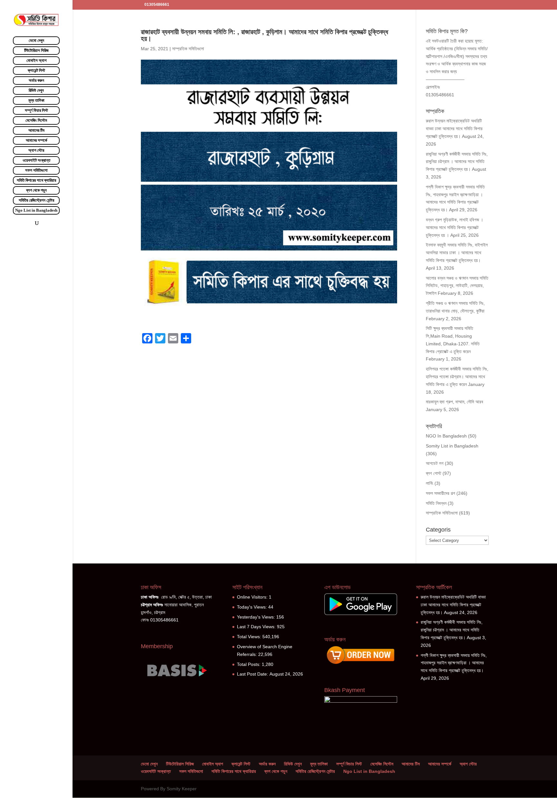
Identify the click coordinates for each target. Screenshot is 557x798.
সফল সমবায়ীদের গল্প (440, 493)
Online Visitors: (253, 597)
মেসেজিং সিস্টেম (36, 120)
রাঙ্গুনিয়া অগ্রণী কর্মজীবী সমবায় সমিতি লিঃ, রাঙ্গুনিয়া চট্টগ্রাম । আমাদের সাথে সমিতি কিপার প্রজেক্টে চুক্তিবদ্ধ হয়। (457, 161)
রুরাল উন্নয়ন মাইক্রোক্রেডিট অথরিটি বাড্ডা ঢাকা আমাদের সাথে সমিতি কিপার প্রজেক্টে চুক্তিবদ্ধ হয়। (454, 128)
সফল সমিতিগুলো (36, 170)
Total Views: (249, 636)
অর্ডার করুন (36, 80)
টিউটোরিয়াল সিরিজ (36, 50)
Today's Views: (252, 607)
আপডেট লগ (435, 463)
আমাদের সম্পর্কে (36, 140)
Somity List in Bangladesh (452, 445)
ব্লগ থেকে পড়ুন (36, 190)
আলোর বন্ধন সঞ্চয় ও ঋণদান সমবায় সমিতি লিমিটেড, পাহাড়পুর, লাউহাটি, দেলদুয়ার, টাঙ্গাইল (457, 285)
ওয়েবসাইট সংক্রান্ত (36, 160)
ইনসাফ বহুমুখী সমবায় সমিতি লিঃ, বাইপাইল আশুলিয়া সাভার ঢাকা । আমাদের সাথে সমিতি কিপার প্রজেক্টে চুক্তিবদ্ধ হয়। (457, 252)
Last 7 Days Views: (257, 626)
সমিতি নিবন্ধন (436, 503)
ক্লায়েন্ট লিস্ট (36, 70)
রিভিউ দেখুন (36, 90)
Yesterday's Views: (256, 617)
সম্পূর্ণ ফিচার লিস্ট (36, 110)
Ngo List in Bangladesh (36, 210)
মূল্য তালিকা (36, 100)
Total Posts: (249, 664)
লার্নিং (429, 483)
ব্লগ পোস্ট (433, 473)
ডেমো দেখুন (36, 40)
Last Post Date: (253, 674)
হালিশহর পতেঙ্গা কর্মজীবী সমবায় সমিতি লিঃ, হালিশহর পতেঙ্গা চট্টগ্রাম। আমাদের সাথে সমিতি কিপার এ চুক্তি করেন (457, 376)
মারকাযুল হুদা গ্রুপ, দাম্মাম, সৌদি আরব (454, 401)
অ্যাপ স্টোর (36, 150)
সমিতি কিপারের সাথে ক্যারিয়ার (36, 180)
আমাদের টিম (36, 130)
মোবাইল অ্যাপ (36, 60)
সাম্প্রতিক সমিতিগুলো (188, 48)
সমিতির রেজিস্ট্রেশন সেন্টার (36, 200)
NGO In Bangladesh (446, 435)
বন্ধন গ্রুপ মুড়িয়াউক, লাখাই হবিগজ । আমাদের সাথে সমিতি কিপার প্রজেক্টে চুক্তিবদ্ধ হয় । (454, 227)
